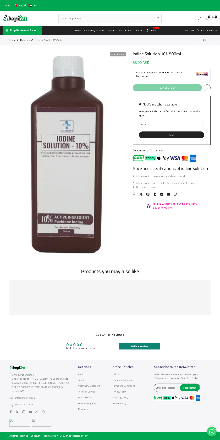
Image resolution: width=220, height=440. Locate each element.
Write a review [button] (139, 346)
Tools (81, 380)
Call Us (116, 374)
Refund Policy (85, 397)
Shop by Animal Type (22, 30)
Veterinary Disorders (89, 386)
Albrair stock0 (26, 40)
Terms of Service (86, 391)
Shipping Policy (120, 397)
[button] (26, 5)
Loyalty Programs (87, 403)
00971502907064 (209, 30)
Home (12, 40)
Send (171, 134)
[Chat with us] (212, 432)
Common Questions (123, 380)
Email (191, 30)
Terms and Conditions (124, 386)
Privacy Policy (119, 391)
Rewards (83, 409)
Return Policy (119, 403)
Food (81, 374)
